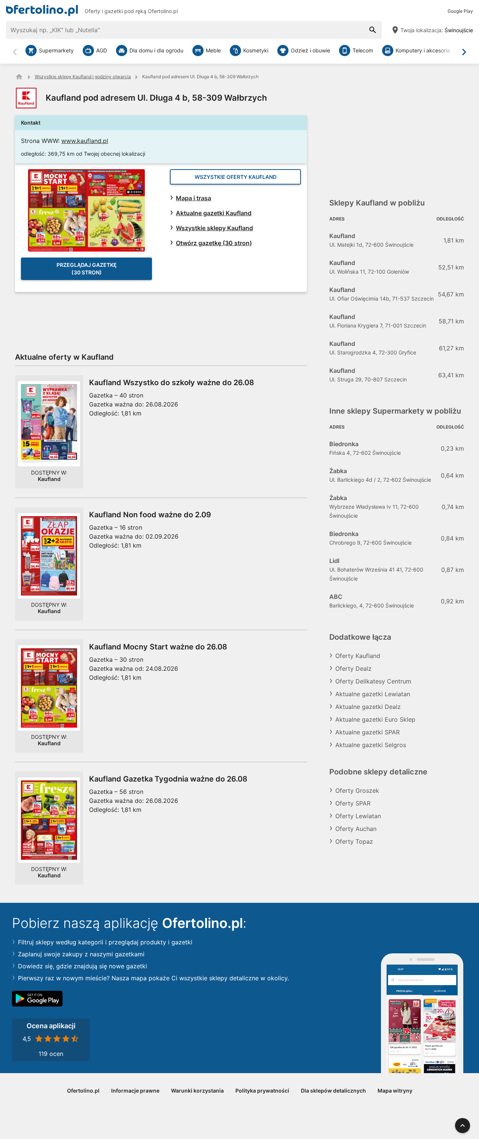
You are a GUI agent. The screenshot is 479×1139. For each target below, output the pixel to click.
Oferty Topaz (354, 841)
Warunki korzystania (197, 1090)
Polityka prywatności (262, 1090)
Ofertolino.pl (163, 11)
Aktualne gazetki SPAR (367, 732)
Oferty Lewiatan (358, 816)
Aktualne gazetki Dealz (368, 706)
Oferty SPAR (352, 803)
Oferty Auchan (355, 828)
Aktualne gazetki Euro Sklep (375, 719)
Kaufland (49, 479)
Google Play (460, 11)
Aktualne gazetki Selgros (370, 745)
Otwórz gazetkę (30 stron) (214, 243)
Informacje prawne (135, 1090)
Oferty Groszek (357, 790)
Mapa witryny (395, 1090)
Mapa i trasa (193, 198)
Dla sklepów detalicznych (333, 1090)
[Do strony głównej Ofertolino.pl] (42, 9)
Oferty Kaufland (357, 656)
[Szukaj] (373, 30)
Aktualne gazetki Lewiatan (372, 694)
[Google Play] (37, 998)
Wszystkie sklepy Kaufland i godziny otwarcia (83, 76)
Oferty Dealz (353, 668)
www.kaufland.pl (84, 140)
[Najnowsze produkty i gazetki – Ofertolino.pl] (19, 76)
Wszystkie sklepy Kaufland (214, 228)
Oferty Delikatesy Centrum (373, 681)
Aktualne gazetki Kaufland (213, 213)
